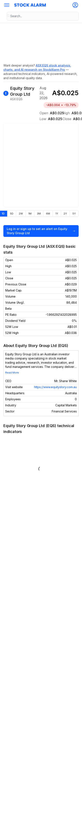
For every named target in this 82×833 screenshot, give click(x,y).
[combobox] (43, 16)
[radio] (11, 214)
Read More (12, 372)
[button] (6, 5)
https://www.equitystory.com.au (55, 387)
